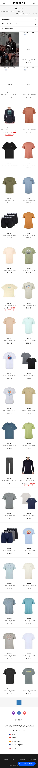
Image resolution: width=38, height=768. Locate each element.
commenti (29, 727)
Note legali (32, 759)
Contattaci (22, 759)
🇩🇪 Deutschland (14, 741)
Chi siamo (5, 759)
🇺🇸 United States (15, 748)
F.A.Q (13, 759)
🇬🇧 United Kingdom (16, 745)
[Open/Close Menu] (4, 3)
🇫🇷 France (12, 734)
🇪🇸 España (13, 738)
